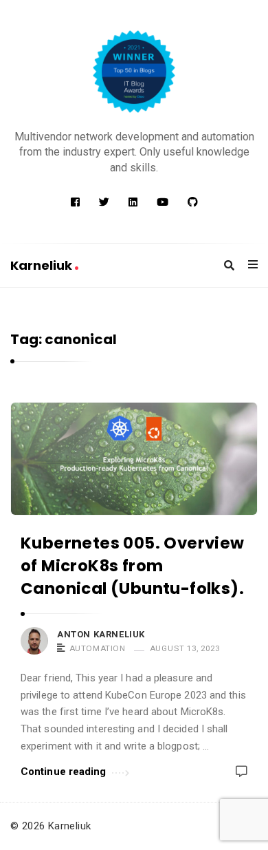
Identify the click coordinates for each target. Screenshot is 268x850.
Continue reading (64, 771)
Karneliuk (42, 265)
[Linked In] (133, 202)
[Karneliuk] (134, 71)
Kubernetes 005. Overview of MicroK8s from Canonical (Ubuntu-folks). (133, 566)
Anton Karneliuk (101, 634)
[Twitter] (104, 202)
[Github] (193, 202)
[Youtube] (162, 202)
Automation (97, 648)
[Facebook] (75, 202)
